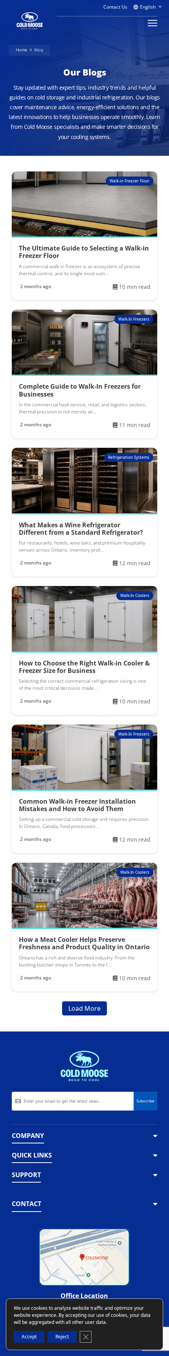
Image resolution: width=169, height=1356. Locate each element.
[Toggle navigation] (150, 23)
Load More (84, 1008)
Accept (29, 1336)
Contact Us (115, 7)
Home (21, 49)
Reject (62, 1336)
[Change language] (147, 5)
